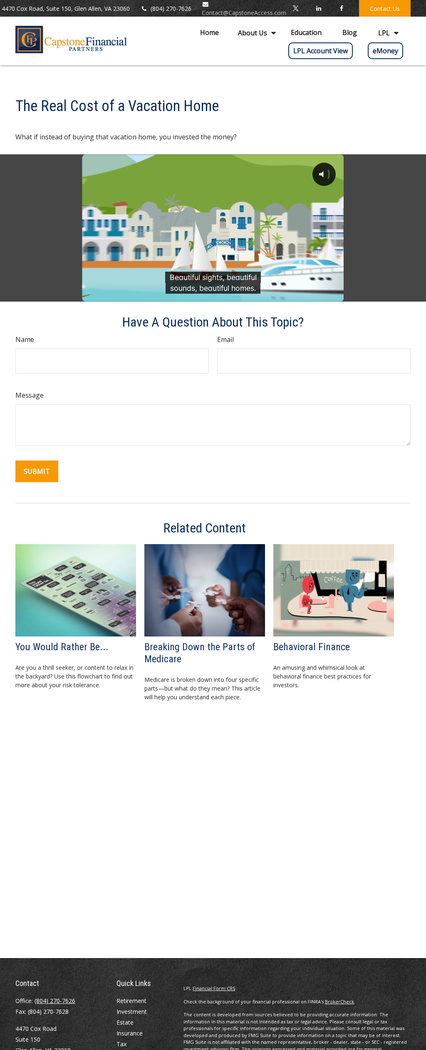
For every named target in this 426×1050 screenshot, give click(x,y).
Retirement (131, 1001)
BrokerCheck (339, 1001)
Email (225, 339)
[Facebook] (341, 8)
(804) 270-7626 (171, 8)
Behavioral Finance (311, 647)
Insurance (129, 1033)
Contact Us (385, 8)
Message (29, 395)
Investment (131, 1011)
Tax (121, 1044)
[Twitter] (295, 8)
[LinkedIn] (318, 8)
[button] (209, 32)
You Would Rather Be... (62, 647)
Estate (125, 1022)
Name (24, 339)
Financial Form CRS (214, 988)
